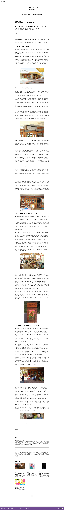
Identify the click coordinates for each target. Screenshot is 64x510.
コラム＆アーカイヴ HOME (27, 496)
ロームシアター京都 (60, 1)
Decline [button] (58, 508)
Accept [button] (61, 508)
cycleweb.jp (16, 456)
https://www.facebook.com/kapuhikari (27, 444)
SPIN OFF (4, 1)
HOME (1, 1)
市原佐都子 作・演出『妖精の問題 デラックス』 (37, 38)
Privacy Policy (26, 508)
